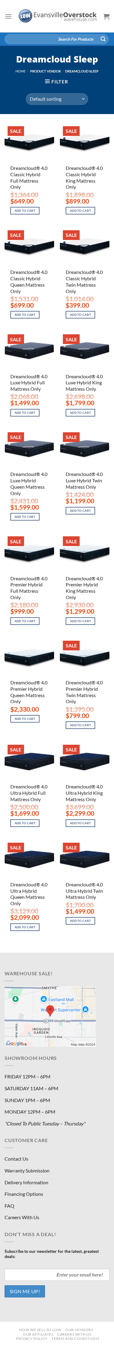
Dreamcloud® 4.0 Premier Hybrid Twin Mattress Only (84, 692)
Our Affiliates (38, 1334)
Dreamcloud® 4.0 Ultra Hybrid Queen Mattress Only (28, 894)
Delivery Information (26, 1182)
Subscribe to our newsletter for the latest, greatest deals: (52, 1254)
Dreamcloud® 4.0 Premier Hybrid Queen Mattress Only (28, 692)
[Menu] (8, 16)
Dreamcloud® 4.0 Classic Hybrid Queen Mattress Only (28, 281)
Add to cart (25, 210)
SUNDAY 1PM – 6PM (27, 1100)
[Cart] (106, 16)
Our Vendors (79, 1329)
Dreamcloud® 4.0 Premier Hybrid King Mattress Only (84, 587)
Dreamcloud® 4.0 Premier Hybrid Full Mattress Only (28, 587)
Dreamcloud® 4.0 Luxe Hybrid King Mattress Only (84, 382)
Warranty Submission (27, 1170)
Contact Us (16, 1159)
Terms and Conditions (75, 1338)
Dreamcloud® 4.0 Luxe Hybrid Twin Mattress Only (84, 480)
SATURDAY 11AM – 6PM (31, 1088)
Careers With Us (22, 1217)
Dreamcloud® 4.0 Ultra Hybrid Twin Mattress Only (84, 891)
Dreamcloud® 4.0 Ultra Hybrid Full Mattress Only (28, 793)
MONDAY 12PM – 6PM (30, 1112)
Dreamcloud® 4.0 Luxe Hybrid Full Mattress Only (28, 382)
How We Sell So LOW (40, 1329)
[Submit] (103, 39)
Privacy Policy (32, 1338)
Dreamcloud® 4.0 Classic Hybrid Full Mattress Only (28, 177)
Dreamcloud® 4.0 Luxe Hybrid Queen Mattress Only (28, 483)
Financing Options (24, 1194)
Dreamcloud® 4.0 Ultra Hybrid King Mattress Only (84, 793)
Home (21, 71)
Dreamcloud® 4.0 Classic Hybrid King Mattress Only (84, 177)
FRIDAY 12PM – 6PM (27, 1076)
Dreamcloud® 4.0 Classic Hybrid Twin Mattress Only (84, 281)
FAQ (9, 1206)
